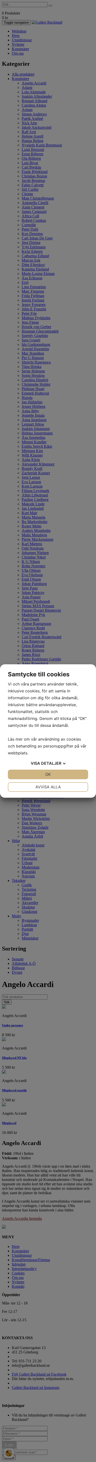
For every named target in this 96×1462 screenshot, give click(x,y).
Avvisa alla (48, 786)
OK (48, 774)
